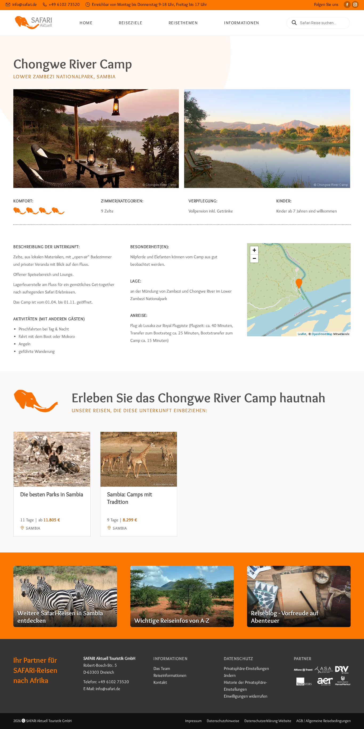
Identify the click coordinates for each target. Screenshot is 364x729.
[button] (18, 138)
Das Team (161, 668)
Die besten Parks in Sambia (51, 494)
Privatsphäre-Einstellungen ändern (246, 672)
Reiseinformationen (169, 675)
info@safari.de (24, 4)
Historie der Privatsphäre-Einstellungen (245, 686)
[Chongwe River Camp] (96, 138)
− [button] (254, 258)
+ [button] (254, 250)
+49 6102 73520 (64, 4)
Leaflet (302, 334)
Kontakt (160, 682)
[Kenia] (65, 596)
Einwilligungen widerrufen (245, 696)
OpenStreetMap (322, 334)
